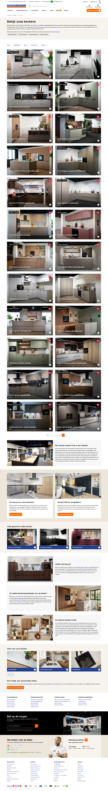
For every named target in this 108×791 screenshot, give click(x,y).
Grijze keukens (11, 703)
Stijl (8, 45)
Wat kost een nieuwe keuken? (62, 699)
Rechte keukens (82, 703)
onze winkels (29, 27)
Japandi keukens (12, 34)
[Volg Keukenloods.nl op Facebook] (18, 786)
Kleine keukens (34, 703)
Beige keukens (44, 34)
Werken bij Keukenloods (12, 779)
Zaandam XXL (81, 777)
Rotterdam (80, 771)
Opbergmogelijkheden (37, 701)
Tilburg (79, 773)
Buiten (44, 10)
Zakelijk (8, 780)
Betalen (9, 769)
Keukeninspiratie (33, 34)
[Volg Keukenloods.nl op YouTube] (20, 786)
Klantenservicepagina (36, 742)
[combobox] (47, 6)
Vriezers (56, 779)
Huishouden (34, 10)
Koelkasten (56, 773)
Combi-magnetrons (59, 766)
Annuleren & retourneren (13, 771)
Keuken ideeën (34, 705)
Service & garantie (11, 773)
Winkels (66, 10)
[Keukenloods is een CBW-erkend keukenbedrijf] (65, 786)
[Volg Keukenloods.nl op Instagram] (16, 786)
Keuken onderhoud (35, 768)
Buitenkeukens (33, 764)
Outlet (51, 10)
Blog (8, 775)
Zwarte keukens (23, 34)
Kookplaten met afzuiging (60, 775)
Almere (79, 764)
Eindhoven (80, 768)
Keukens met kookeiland (84, 699)
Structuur (34, 45)
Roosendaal (80, 769)
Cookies (27, 788)
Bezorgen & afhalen (11, 768)
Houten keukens (11, 705)
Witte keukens (11, 701)
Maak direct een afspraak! (15, 687)
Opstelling (16, 45)
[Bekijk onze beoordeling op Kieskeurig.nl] (89, 746)
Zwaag (79, 779)
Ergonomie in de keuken (37, 699)
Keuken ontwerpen (15, 514)
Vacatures (85, 1)
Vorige (9, 15)
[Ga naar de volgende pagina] (63, 435)
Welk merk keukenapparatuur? (63, 701)
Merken (55, 780)
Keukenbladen (58, 703)
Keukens (10, 10)
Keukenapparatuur (21, 10)
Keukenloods (10, 762)
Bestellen (9, 766)
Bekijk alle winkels (82, 780)
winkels (57, 684)
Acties (57, 10)
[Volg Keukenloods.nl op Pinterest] (13, 786)
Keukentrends (34, 706)
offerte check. (56, 32)
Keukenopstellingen (35, 777)
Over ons (9, 777)
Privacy (21, 788)
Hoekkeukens (81, 701)
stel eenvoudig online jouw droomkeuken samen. (47, 27)
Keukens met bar (82, 705)
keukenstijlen (80, 567)
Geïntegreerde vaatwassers (60, 769)
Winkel (43, 45)
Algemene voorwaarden (37, 788)
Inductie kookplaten (59, 771)
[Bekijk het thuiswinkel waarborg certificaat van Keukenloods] (57, 786)
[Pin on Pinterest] (49, 52)
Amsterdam (80, 766)
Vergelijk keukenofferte (65, 514)
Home (14, 15)
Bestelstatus (89, 7)
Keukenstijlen (33, 779)
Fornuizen (56, 768)
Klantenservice (94, 1)
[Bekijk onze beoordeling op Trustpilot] (75, 746)
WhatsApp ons (13, 749)
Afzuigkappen (57, 764)
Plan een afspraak (93, 10)
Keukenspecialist (59, 705)
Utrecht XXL (80, 775)
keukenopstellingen (18, 598)
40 (59, 435)
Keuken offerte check (35, 766)
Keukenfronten (33, 773)
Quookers (56, 777)
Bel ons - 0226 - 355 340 (15, 745)
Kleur (25, 45)
